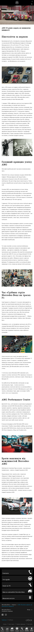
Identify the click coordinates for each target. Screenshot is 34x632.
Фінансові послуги (8, 598)
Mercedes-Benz (6, 604)
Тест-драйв (6, 579)
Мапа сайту (29, 624)
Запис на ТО (7, 586)
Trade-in (7, 630)
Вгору (28, 609)
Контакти (6, 573)
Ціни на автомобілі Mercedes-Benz (14, 592)
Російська (10, 620)
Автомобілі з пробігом (12, 630)
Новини (14, 604)
